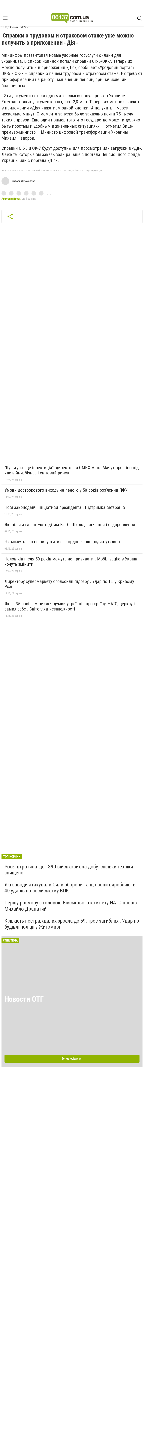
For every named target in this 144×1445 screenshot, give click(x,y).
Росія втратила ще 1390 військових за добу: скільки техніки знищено (68, 870)
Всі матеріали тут (72, 1058)
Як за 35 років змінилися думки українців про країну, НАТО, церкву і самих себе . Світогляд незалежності (69, 606)
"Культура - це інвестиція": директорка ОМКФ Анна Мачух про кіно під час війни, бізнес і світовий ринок (71, 470)
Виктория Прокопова (23, 181)
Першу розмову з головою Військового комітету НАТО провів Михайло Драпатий (70, 906)
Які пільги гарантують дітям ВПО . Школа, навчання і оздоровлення (69, 524)
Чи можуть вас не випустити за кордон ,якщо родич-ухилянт (62, 541)
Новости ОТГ (24, 999)
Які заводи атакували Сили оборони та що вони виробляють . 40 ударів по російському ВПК (71, 888)
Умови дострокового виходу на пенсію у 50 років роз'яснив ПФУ (66, 490)
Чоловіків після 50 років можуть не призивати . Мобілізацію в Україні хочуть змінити (71, 561)
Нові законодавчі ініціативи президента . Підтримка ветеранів (64, 507)
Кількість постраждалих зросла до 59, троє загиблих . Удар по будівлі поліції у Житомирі (71, 924)
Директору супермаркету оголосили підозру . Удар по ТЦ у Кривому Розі (69, 584)
